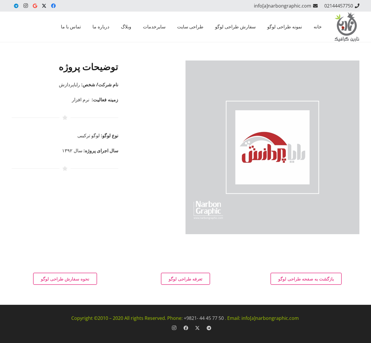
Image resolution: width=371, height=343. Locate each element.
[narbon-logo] (346, 27)
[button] (212, 27)
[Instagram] (25, 5)
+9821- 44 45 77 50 (204, 318)
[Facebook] (53, 5)
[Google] (34, 5)
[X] (44, 5)
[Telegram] (16, 5)
